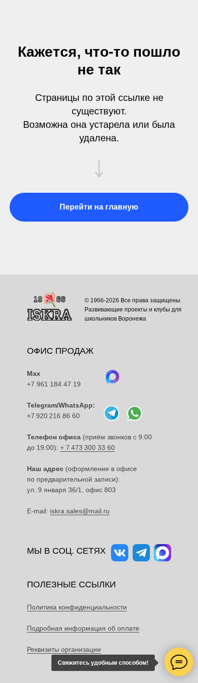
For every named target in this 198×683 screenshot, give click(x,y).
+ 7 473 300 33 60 (87, 447)
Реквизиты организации (64, 649)
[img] (134, 413)
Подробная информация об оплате (83, 628)
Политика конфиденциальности (77, 607)
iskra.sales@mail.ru (80, 511)
